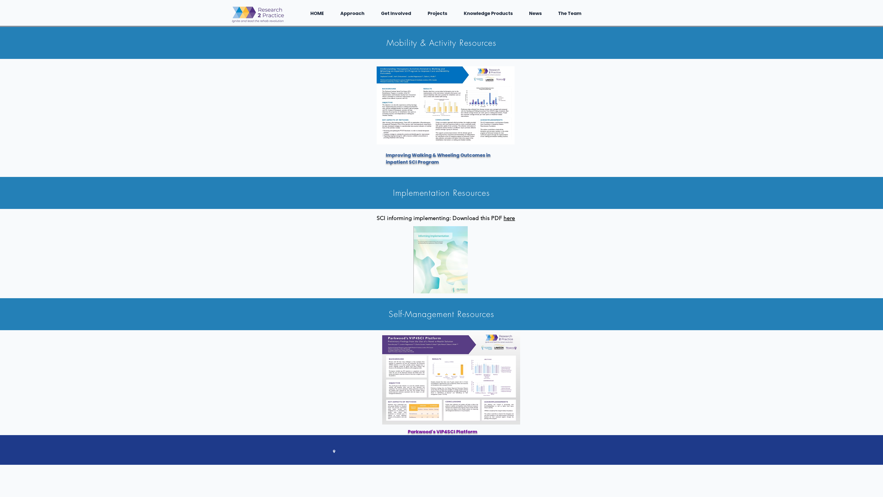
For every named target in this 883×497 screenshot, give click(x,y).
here (509, 218)
